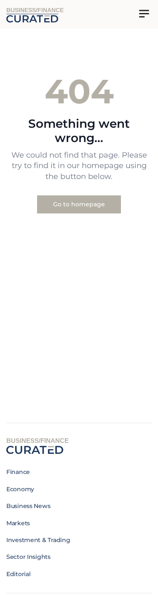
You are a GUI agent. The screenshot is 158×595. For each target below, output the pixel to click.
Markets (18, 523)
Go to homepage (79, 204)
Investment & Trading (38, 540)
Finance (18, 472)
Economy (20, 489)
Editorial (18, 574)
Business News (28, 506)
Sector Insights (28, 557)
